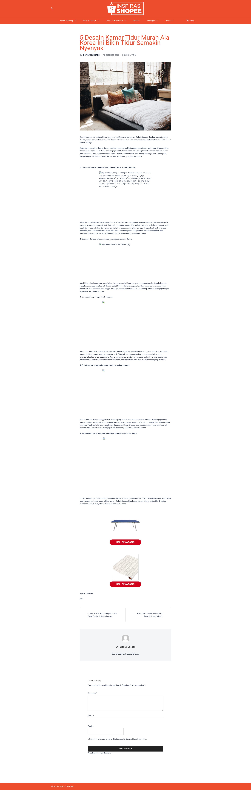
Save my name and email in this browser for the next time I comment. (118, 739)
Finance (136, 21)
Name (91, 716)
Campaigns (150, 21)
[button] (52, 8)
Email (90, 726)
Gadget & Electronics (114, 21)
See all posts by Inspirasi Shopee (125, 654)
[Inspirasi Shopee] (125, 8)
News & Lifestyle (89, 21)
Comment (92, 693)
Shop (191, 21)
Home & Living (129, 55)
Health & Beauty (66, 21)
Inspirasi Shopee (91, 55)
